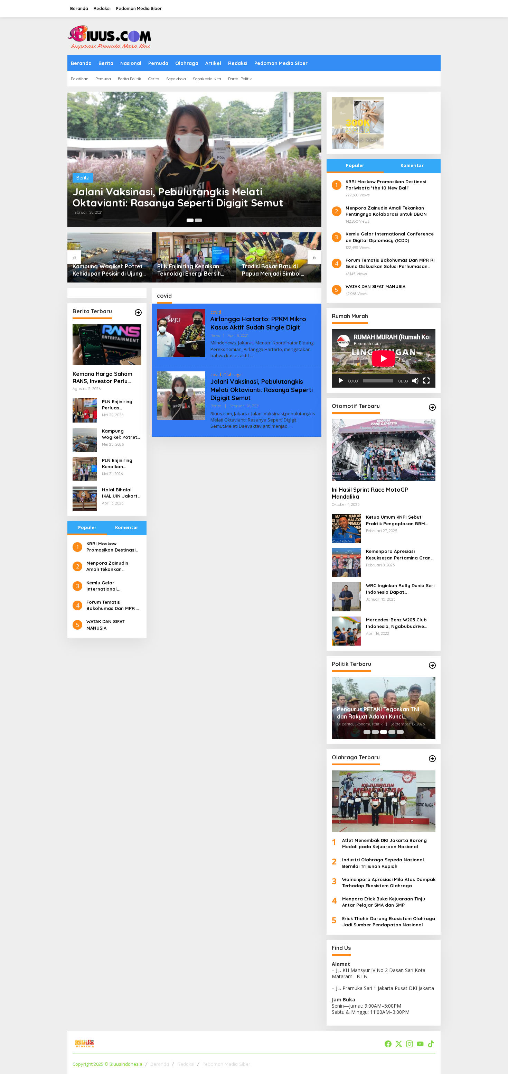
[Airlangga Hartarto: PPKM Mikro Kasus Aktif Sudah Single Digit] (251, 356)
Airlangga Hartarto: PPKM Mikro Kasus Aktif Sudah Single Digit (258, 323)
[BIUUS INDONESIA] (110, 36)
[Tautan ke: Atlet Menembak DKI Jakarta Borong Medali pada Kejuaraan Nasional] (383, 801)
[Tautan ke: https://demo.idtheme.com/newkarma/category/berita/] (138, 312)
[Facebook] (388, 1043)
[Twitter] (398, 1043)
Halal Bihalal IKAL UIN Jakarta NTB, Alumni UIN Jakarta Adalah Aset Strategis (121, 493)
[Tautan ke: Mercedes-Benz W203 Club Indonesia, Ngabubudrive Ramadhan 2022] (346, 630)
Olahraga (232, 375)
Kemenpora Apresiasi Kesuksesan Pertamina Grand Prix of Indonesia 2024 (400, 554)
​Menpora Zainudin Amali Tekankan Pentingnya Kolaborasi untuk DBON (112, 566)
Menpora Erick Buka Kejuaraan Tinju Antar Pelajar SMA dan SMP (383, 902)
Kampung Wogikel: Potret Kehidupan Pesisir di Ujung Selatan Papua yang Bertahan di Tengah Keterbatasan (108, 270)
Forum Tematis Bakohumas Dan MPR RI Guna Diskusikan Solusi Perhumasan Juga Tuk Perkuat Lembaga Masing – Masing (113, 605)
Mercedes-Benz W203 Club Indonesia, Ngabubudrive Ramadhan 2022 (396, 623)
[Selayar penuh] (426, 380)
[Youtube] (420, 1043)
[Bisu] (415, 380)
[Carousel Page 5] (400, 732)
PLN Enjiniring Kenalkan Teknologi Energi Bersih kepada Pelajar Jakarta (189, 270)
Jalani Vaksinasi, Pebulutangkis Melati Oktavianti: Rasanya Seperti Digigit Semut (178, 197)
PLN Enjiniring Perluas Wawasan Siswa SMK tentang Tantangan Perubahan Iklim (120, 405)
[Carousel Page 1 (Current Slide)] (190, 220)
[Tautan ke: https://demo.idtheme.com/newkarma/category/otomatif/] (432, 407)
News (215, 335)
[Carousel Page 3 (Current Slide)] (383, 732)
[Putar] (340, 380)
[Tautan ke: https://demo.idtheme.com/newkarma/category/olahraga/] (432, 758)
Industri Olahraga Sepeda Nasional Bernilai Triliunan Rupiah (383, 863)
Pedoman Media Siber (226, 1064)
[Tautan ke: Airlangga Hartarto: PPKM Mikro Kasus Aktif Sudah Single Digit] (181, 332)
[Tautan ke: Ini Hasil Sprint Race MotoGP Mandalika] (383, 450)
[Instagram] (409, 1043)
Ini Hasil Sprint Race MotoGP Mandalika (370, 493)
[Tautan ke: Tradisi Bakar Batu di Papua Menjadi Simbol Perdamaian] (279, 257)
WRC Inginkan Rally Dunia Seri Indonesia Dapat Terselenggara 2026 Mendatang (400, 589)
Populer (87, 527)
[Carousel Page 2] (198, 220)
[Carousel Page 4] (391, 732)
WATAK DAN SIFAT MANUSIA (105, 624)
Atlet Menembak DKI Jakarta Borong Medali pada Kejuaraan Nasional (384, 843)
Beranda (159, 1064)
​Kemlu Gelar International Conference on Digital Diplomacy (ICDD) (111, 586)
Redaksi (185, 1064)
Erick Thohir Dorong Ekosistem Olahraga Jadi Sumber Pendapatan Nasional (388, 921)
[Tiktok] (430, 1043)
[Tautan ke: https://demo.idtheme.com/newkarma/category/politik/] (432, 665)
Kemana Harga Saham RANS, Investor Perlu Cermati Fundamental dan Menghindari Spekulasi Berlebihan (102, 377)
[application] (383, 358)
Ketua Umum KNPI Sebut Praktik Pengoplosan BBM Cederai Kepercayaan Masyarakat (395, 520)
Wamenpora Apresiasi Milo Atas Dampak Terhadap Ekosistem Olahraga (388, 882)
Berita (83, 177)
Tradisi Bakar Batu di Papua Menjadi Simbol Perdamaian (271, 270)
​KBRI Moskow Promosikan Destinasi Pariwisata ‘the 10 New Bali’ (112, 547)
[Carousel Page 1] (367, 732)
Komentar (126, 527)
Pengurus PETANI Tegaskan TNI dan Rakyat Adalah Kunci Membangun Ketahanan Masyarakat (378, 713)
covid (215, 312)
